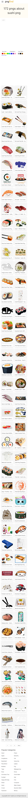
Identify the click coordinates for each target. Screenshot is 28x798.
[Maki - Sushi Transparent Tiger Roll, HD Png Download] (7, 471)
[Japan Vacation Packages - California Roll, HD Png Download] (20, 427)
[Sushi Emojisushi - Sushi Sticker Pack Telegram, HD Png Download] (20, 296)
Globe (2, 782)
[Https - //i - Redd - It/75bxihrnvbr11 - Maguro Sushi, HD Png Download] (20, 208)
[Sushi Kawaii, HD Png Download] (20, 573)
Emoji (15, 772)
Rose (2, 772)
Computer (16, 782)
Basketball (4, 761)
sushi (3, 20)
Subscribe (16, 761)
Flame (15, 753)
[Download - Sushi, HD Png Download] (20, 252)
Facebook (3, 790)
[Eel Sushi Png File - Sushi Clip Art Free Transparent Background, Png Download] (20, 135)
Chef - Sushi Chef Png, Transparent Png (11, 739)
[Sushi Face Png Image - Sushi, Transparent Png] (20, 398)
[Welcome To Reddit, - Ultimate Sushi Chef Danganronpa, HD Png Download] (20, 734)
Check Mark (17, 774)
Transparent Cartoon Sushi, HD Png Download (12, 666)
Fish (15, 780)
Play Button (4, 763)
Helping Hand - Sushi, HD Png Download (11, 623)
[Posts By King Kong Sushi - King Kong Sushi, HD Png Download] (20, 485)
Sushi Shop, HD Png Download (9, 579)
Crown (3, 788)
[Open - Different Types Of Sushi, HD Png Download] (20, 223)
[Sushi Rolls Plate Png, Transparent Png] (20, 237)
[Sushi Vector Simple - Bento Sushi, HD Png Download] (7, 179)
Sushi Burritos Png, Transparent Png (10, 258)
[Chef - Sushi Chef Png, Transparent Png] (7, 734)
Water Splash (17, 785)
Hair (15, 777)
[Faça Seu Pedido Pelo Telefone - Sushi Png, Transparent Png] (7, 237)
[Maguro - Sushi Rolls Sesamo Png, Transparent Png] (7, 383)
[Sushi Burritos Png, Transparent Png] (7, 252)
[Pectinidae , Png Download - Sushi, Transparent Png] (20, 646)
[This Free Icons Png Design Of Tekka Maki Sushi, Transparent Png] (20, 310)
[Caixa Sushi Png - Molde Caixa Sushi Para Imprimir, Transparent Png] (20, 164)
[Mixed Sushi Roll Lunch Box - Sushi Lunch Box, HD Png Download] (7, 135)
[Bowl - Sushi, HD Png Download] (7, 690)
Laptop (15, 763)
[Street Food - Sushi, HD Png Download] (7, 631)
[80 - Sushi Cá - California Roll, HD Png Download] (20, 442)
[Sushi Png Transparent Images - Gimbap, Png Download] (20, 456)
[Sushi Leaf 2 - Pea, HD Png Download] (20, 704)
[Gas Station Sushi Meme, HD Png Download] (7, 296)
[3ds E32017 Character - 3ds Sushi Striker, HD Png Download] (7, 675)
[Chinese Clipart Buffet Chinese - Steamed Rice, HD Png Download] (7, 427)
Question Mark (17, 788)
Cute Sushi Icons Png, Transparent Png (11, 228)
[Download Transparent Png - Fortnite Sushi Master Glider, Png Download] (20, 588)
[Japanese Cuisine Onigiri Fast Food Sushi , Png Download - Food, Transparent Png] (7, 354)
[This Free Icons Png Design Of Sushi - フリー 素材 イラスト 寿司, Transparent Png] (20, 690)
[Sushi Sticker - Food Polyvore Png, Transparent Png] (20, 354)
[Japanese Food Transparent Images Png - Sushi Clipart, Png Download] (7, 558)
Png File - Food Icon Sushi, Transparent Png (12, 608)
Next (19, 745)
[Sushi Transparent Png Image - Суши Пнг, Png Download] (20, 369)
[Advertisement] (14, 36)
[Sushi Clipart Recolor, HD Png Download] (20, 412)
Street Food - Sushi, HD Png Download (11, 637)
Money (15, 790)
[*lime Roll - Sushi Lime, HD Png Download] (20, 471)
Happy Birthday (5, 780)
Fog (15, 766)
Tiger (2, 769)
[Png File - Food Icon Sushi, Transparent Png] (7, 602)
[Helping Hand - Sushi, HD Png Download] (7, 617)
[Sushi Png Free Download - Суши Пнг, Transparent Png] (7, 325)
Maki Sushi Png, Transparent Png (9, 287)
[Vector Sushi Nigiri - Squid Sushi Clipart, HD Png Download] (7, 398)
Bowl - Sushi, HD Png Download (9, 696)
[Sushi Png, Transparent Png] (20, 266)
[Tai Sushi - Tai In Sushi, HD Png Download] (20, 193)
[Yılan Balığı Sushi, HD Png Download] (20, 281)
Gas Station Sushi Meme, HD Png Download (12, 301)
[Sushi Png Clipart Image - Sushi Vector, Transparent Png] (20, 179)
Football (3, 777)
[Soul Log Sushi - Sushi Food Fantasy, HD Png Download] (7, 208)
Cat (15, 758)
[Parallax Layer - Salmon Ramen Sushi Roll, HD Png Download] (20, 383)
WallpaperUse (17, 769)
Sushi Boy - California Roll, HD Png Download (12, 725)
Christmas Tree (5, 774)
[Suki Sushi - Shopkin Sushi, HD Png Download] (20, 500)
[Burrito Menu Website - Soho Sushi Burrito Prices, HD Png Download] (20, 544)
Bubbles (3, 766)
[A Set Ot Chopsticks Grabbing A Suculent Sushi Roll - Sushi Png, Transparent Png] (20, 91)
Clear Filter (3, 55)
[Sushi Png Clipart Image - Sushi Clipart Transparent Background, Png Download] (7, 500)
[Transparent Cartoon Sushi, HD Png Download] (7, 661)
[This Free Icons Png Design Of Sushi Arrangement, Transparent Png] (20, 339)
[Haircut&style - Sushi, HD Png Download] (20, 631)
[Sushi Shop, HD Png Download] (7, 573)
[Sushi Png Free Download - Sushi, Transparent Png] (7, 150)
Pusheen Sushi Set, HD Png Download (11, 593)
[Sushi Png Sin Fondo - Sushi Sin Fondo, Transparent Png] (20, 150)
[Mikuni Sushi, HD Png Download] (20, 719)
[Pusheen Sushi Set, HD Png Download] (7, 588)
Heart (2, 753)
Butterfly (16, 755)
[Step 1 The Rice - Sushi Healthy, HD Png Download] (7, 485)
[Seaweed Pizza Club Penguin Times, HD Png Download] (7, 339)
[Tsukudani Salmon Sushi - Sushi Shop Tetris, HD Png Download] (7, 544)
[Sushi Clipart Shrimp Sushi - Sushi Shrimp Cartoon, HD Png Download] (7, 193)
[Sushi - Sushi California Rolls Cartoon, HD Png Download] (7, 106)
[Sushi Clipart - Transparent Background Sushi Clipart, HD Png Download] (20, 120)
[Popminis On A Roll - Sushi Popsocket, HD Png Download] (7, 442)
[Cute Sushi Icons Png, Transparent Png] (7, 223)
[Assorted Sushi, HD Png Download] (20, 325)
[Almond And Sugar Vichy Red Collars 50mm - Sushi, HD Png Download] (20, 602)
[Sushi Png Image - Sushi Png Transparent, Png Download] (7, 91)
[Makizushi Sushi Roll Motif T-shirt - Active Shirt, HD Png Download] (7, 456)
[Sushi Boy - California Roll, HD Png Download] (7, 719)
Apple (2, 755)
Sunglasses (4, 758)
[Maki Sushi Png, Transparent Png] (7, 281)
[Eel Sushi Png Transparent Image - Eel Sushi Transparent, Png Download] (20, 106)
